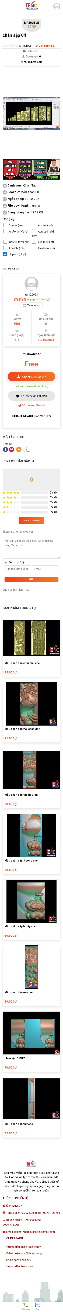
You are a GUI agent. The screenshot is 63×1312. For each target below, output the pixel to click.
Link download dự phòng (33, 386)
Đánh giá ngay (32, 520)
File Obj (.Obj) (17, 248)
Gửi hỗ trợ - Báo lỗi (33, 405)
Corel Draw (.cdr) (19, 242)
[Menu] (5, 6)
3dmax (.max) (17, 225)
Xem (33, 305)
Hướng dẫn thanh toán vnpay (23, 1246)
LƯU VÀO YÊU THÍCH (33, 396)
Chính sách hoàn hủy (18, 1260)
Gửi (31, 579)
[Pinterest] (11, 449)
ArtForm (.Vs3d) (18, 231)
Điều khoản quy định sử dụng (24, 1253)
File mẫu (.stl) (46, 242)
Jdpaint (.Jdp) (17, 254)
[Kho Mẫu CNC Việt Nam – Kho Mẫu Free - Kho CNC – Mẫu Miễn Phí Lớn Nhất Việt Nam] (31, 6)
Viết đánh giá (46, 45)
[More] (19, 449)
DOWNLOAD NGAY (33, 377)
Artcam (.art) (45, 225)
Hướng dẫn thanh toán (19, 1266)
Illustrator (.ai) (46, 248)
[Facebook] (5, 449)
